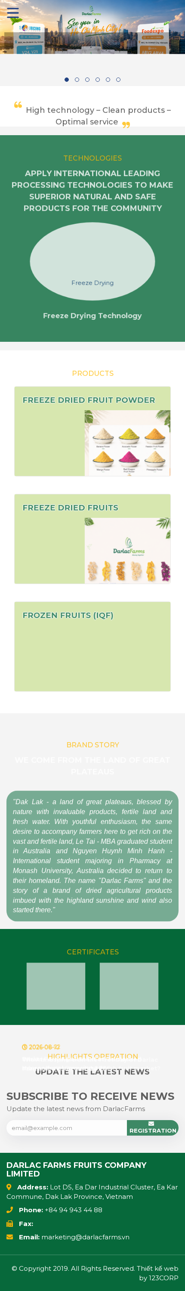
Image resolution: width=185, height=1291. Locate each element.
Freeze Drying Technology (92, 320)
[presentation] (12, 264)
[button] (67, 79)
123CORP (164, 1278)
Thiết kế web (158, 1268)
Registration (153, 1130)
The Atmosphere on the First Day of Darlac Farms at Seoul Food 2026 (89, 1063)
